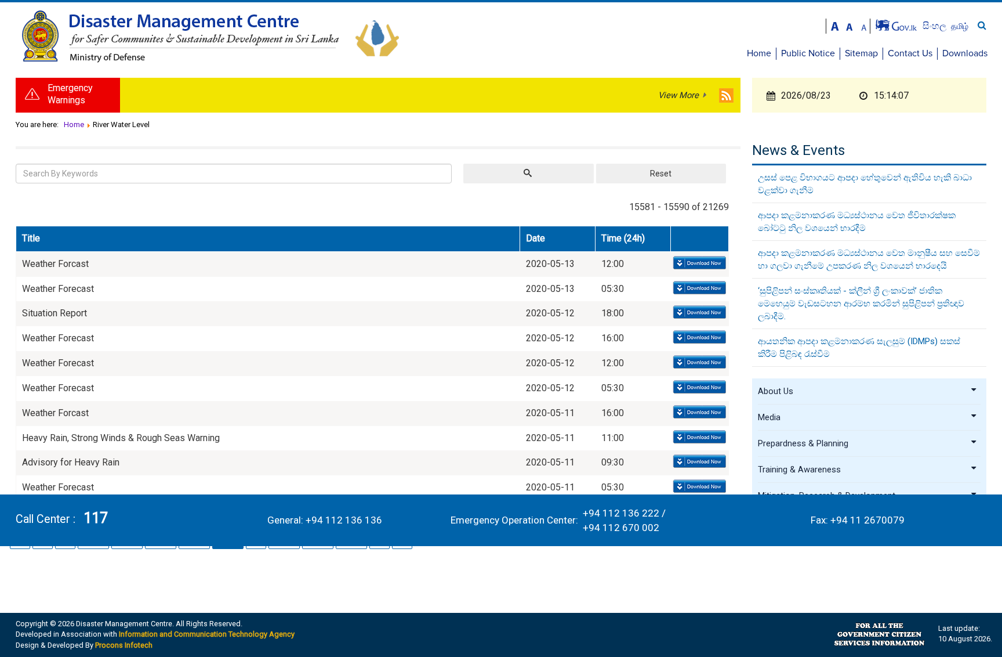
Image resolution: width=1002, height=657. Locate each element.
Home (759, 53)
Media (769, 417)
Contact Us (910, 53)
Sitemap (861, 53)
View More (678, 95)
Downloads (965, 53)
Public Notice (808, 53)
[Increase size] (835, 25)
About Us (775, 391)
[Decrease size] (864, 25)
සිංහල (936, 26)
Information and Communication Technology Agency (207, 634)
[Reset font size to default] (849, 25)
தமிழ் (959, 26)
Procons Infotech (124, 645)
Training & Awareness (799, 469)
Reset (660, 173)
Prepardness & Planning (803, 443)
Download (698, 263)
